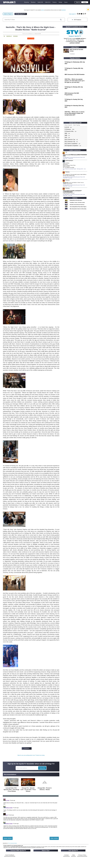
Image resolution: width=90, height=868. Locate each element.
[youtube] (81, 14)
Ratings (60, 2)
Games (66, 2)
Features (55, 2)
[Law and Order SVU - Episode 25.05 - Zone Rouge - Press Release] (11, 786)
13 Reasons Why (69, 131)
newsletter (64, 10)
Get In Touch (8, 14)
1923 (66, 137)
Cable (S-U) (47, 2)
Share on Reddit (31, 38)
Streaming (26, 2)
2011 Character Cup (70, 141)
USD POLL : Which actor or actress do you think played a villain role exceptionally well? (74, 113)
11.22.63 (67, 127)
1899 (66, 135)
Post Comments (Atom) (12, 843)
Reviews (15, 36)
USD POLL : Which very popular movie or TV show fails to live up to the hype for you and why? (74, 81)
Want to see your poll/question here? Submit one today (31, 755)
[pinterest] (85, 14)
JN (4, 36)
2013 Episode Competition (71, 145)
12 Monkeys (68, 129)
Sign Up (78, 2)
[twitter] (79, 14)
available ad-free (80, 38)
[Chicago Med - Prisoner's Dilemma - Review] (45, 786)
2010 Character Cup (70, 139)
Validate (85, 2)
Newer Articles (8, 838)
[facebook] (77, 14)
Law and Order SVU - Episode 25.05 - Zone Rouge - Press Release (11, 789)
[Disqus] (31, 815)
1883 (66, 133)
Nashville (9, 36)
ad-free (42, 10)
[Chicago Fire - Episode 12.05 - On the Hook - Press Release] (28, 786)
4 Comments (26, 748)
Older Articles (54, 838)
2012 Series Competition (71, 143)
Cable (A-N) (40, 2)
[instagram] (83, 14)
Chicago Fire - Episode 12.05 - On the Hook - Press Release (28, 789)
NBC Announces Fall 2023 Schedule (74, 74)
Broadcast (33, 2)
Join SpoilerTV (21, 14)
